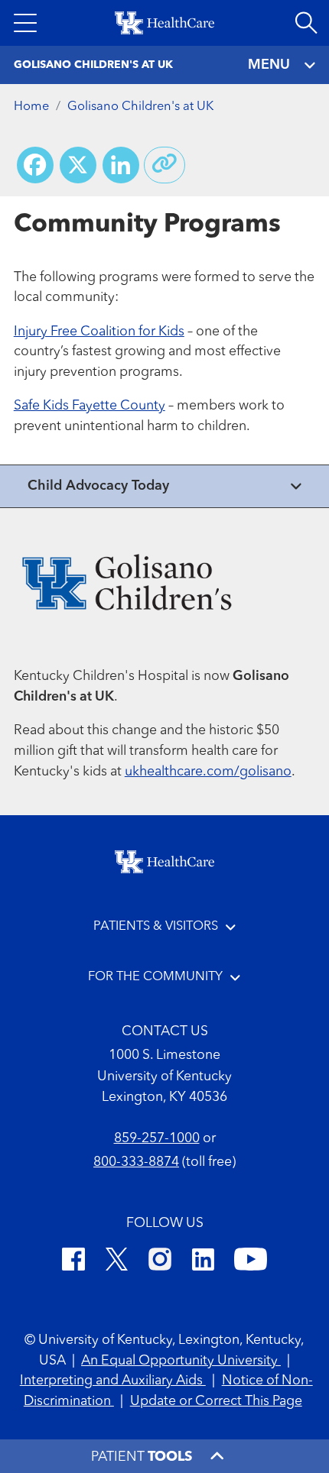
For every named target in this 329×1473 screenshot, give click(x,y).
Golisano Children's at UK (140, 107)
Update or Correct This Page (216, 1401)
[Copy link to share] (164, 165)
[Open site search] (306, 23)
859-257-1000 (157, 1138)
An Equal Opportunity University (181, 1361)
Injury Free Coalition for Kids (99, 331)
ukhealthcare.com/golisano (208, 772)
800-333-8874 (136, 1162)
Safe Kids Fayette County (89, 406)
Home (31, 107)
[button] (25, 23)
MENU (269, 65)
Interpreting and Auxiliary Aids (113, 1380)
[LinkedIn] (203, 1262)
